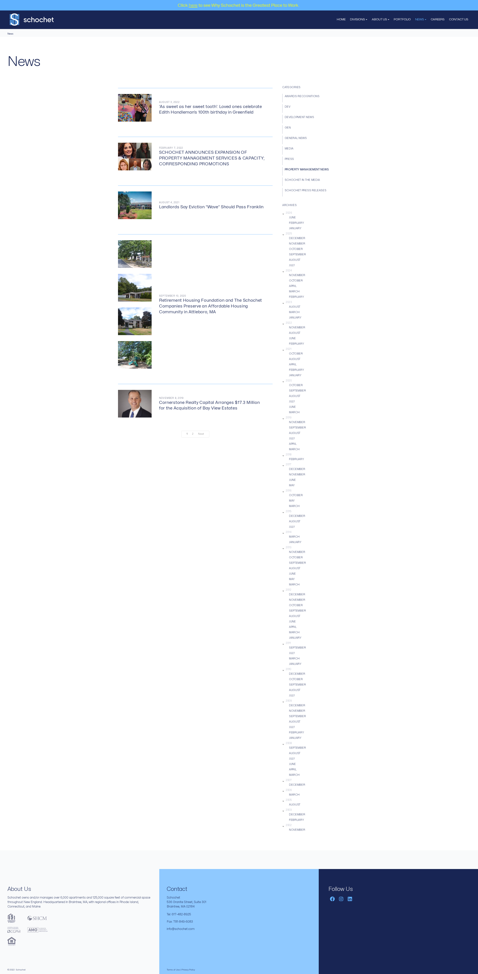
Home (341, 19)
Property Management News (307, 169)
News (420, 19)
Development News (299, 117)
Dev (288, 107)
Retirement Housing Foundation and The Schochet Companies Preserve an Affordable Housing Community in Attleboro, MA (210, 306)
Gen (288, 127)
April (293, 286)
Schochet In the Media (302, 180)
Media (289, 148)
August (294, 260)
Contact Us (458, 19)
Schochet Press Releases (306, 190)
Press (289, 159)
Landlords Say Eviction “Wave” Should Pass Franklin (211, 207)
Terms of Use (173, 970)
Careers (438, 19)
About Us (380, 19)
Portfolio (402, 19)
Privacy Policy (188, 970)
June (292, 217)
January (295, 228)
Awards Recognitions (302, 96)
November (297, 243)
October (296, 249)
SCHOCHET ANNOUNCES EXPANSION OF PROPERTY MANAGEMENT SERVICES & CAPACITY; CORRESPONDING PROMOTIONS (212, 158)
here (193, 5)
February (296, 223)
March (294, 291)
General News (296, 138)
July (292, 265)
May (292, 485)
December (297, 238)
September (297, 254)
